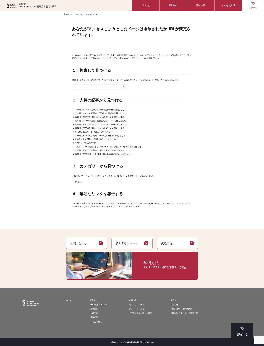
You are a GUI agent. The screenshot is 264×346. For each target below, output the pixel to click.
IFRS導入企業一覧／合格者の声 (184, 313)
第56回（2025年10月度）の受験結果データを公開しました (100, 120)
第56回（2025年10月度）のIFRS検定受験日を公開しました (101, 109)
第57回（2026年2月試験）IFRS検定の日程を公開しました (100, 113)
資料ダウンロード (127, 243)
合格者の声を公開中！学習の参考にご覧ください (96, 139)
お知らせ (78, 181)
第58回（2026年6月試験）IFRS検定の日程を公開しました (100, 135)
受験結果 (200, 5)
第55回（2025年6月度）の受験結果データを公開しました (100, 117)
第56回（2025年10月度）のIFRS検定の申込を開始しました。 (101, 124)
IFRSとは (145, 5)
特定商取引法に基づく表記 (140, 313)
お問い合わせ (78, 243)
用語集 (173, 300)
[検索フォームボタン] (124, 87)
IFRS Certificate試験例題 (181, 308)
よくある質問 (228, 5)
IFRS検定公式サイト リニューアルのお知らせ (94, 131)
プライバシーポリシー (138, 308)
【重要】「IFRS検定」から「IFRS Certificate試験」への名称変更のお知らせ (108, 146)
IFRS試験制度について (100, 304)
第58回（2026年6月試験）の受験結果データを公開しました (101, 150)
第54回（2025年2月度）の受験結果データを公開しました (100, 128)
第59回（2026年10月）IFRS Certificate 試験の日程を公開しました (104, 154)
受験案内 (173, 5)
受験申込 (253, 7)
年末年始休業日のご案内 (85, 142)
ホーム (69, 300)
